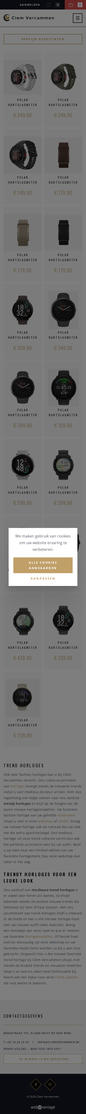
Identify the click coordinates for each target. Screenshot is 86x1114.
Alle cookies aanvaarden (43, 565)
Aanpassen (43, 578)
